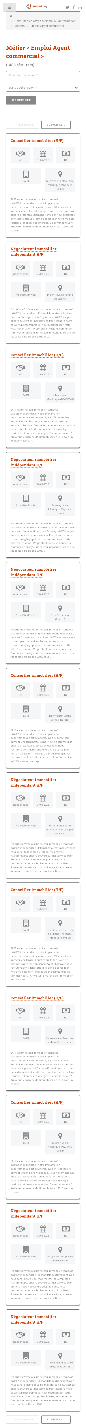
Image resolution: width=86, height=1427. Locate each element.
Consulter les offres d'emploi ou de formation (45, 21)
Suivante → (56, 124)
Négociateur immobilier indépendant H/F (33, 251)
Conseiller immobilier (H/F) (37, 140)
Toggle (9, 8)
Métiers (20, 26)
